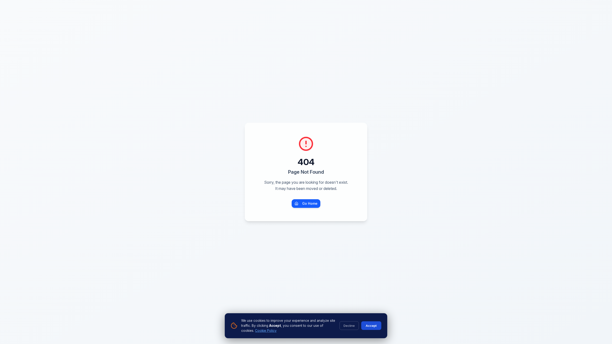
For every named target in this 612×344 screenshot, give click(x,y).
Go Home (309, 203)
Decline (349, 326)
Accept (371, 326)
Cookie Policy (266, 331)
